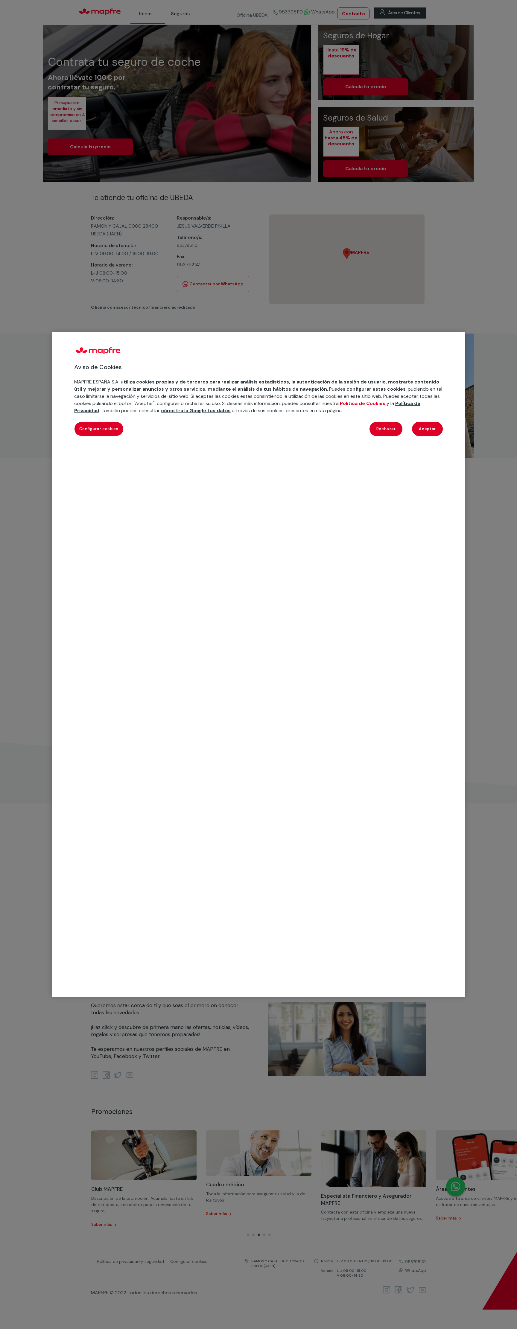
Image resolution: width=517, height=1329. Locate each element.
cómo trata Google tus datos (196, 410)
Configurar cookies (98, 428)
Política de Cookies (362, 403)
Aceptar (427, 428)
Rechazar (386, 428)
